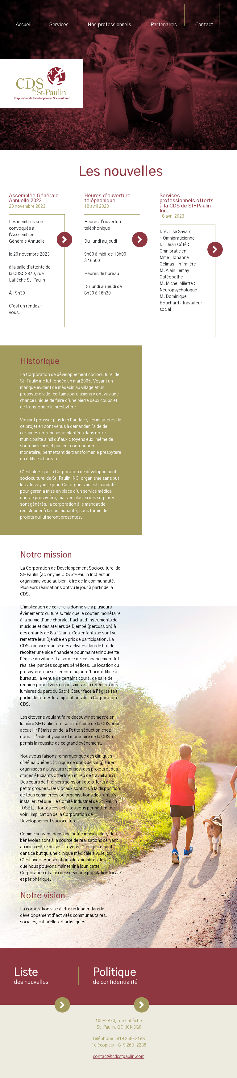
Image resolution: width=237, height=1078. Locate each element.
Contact (204, 24)
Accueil (29, 24)
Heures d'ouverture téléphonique (107, 198)
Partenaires (164, 24)
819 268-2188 (131, 1039)
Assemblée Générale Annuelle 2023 (34, 198)
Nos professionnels (109, 24)
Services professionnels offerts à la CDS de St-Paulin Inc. (187, 203)
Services (59, 24)
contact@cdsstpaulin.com (118, 1057)
